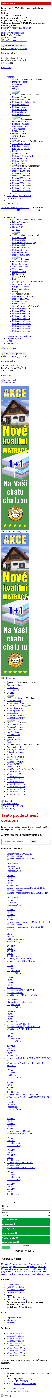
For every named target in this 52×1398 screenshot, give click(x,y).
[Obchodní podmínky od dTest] (15, 531)
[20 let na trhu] (8, 382)
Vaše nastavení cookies (17, 1388)
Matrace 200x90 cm (15, 1343)
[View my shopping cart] (8, 380)
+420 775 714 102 (23, 208)
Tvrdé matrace (14, 1274)
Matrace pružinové (38, 1266)
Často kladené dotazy (16, 1289)
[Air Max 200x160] (10, 803)
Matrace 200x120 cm (16, 1348)
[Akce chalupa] (15, 529)
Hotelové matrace (13, 1271)
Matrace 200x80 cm (15, 1341)
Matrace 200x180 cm (16, 1355)
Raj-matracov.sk (14, 1318)
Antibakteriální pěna (9, 1242)
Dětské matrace (42, 1274)
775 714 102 (6, 30)
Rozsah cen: (26, 1245)
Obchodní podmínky (16, 1297)
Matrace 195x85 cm (15, 1336)
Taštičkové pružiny (9, 1238)
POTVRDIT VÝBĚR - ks (25, 1251)
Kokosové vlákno (8, 1233)
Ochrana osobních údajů (17, 1299)
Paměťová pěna (7, 1224)
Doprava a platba (14, 198)
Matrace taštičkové (21, 1266)
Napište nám (12, 203)
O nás (9, 200)
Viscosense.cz (13, 1320)
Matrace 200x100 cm (16, 1346)
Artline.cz (11, 1323)
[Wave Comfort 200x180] (13, 806)
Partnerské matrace (30, 1271)
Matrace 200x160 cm (16, 1353)
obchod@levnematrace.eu (12, 33)
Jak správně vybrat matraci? (19, 195)
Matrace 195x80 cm (15, 1333)
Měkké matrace (28, 1274)
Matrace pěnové (8, 1264)
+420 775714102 (22, 1381)
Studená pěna (7, 1229)
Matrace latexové (8, 1269)
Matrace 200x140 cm (16, 1351)
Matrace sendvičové (24, 1264)
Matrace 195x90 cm (15, 1338)
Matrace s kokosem (25, 1269)
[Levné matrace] (8, 38)
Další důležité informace (17, 1287)
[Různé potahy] (8, 808)
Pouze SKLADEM (8, 1220)
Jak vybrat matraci (9, 207)
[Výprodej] (6, 801)
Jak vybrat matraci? (15, 1284)
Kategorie (11, 77)
